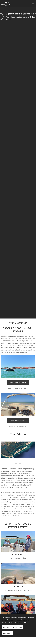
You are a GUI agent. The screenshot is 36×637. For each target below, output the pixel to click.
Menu (33, 3)
